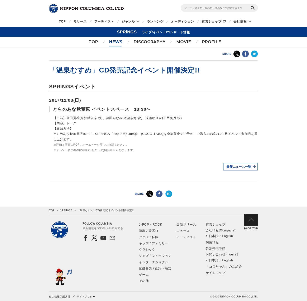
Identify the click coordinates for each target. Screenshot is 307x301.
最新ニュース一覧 (239, 166)
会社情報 (240, 21)
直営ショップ (212, 21)
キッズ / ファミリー (153, 243)
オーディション (182, 21)
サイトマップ (216, 272)
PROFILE (211, 41)
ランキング (155, 21)
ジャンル (128, 21)
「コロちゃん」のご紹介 (224, 266)
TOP (62, 21)
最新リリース (186, 224)
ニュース (183, 230)
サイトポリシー (86, 296)
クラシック (147, 249)
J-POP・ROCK (150, 224)
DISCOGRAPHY (149, 41)
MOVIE (183, 41)
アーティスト (104, 21)
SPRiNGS (66, 210)
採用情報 (212, 242)
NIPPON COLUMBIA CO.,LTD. (86, 8)
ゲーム (144, 274)
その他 (144, 281)
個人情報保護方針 (59, 296)
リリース (80, 21)
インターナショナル (154, 262)
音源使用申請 (216, 248)
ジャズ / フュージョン (155, 256)
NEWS (115, 41)
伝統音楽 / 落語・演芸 (155, 268)
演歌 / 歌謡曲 (148, 230)
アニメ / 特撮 (148, 237)
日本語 (214, 236)
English (227, 236)
